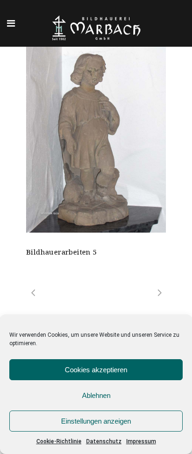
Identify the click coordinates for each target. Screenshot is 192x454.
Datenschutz (104, 441)
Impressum (141, 441)
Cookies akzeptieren (96, 370)
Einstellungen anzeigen (96, 421)
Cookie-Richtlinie (59, 441)
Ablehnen (96, 395)
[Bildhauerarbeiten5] (96, 140)
